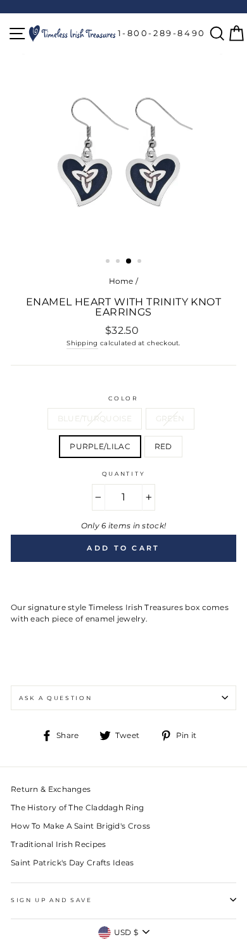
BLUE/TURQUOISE (95, 418)
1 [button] (109, 262)
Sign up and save (51, 899)
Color (123, 398)
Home (121, 281)
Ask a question (55, 697)
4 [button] (140, 262)
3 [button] (129, 261)
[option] (123, 151)
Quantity (123, 473)
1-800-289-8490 (162, 33)
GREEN (170, 418)
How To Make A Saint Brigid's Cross (80, 826)
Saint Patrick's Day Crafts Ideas (72, 862)
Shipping (82, 343)
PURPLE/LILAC (100, 446)
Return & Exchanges (51, 789)
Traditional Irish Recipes (58, 844)
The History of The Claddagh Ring (77, 807)
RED (163, 446)
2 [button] (119, 262)
